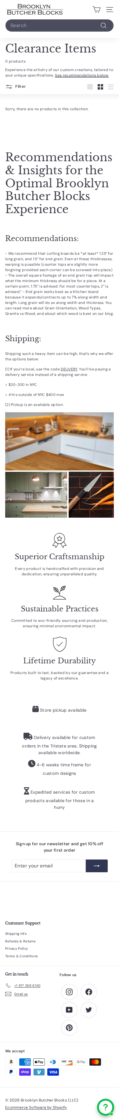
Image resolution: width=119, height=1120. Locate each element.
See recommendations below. (82, 75)
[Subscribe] (97, 866)
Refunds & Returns (20, 941)
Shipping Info (16, 933)
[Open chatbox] (105, 1107)
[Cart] (96, 10)
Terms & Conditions (21, 956)
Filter (20, 86)
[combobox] (59, 25)
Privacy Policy (16, 948)
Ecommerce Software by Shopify (36, 1107)
